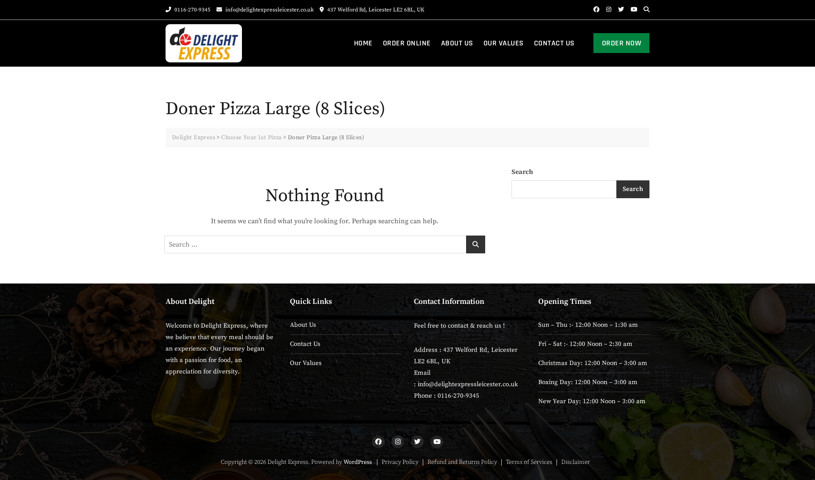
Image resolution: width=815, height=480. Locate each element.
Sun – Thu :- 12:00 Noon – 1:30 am (588, 325)
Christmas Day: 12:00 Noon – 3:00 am (592, 363)
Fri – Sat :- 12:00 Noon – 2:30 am (585, 344)
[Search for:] (324, 244)
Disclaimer (575, 462)
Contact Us (554, 43)
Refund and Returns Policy (462, 462)
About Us (457, 43)
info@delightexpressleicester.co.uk (269, 9)
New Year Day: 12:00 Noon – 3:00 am (592, 401)
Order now (621, 43)
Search (522, 172)
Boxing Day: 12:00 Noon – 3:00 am (588, 382)
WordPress (357, 462)
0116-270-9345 (192, 9)
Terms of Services (529, 462)
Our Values (503, 43)
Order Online (407, 43)
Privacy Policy (400, 462)
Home (363, 43)
